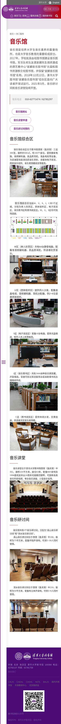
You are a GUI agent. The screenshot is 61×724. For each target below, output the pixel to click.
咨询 (24, 16)
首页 (16, 16)
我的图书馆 (47, 16)
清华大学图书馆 (25, 720)
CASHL (29, 682)
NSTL (38, 682)
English (56, 2)
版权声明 (37, 720)
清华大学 (43, 2)
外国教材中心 (21, 685)
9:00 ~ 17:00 (47, 9)
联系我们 (12, 672)
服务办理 (34, 16)
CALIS (11, 682)
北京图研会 (34, 685)
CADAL (20, 682)
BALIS (46, 682)
